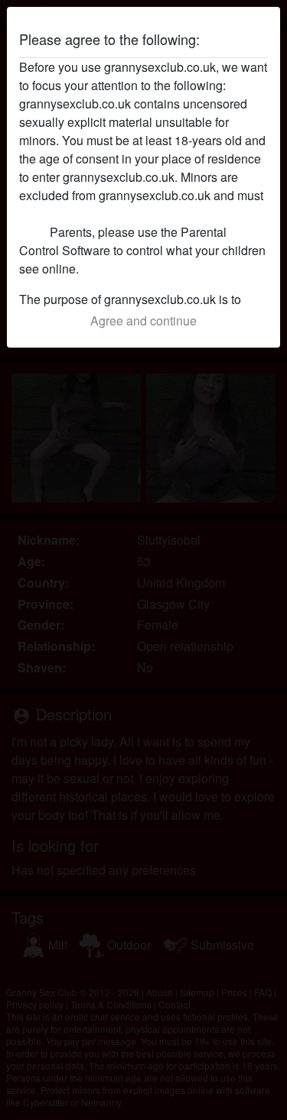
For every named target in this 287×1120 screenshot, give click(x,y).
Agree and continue (143, 320)
